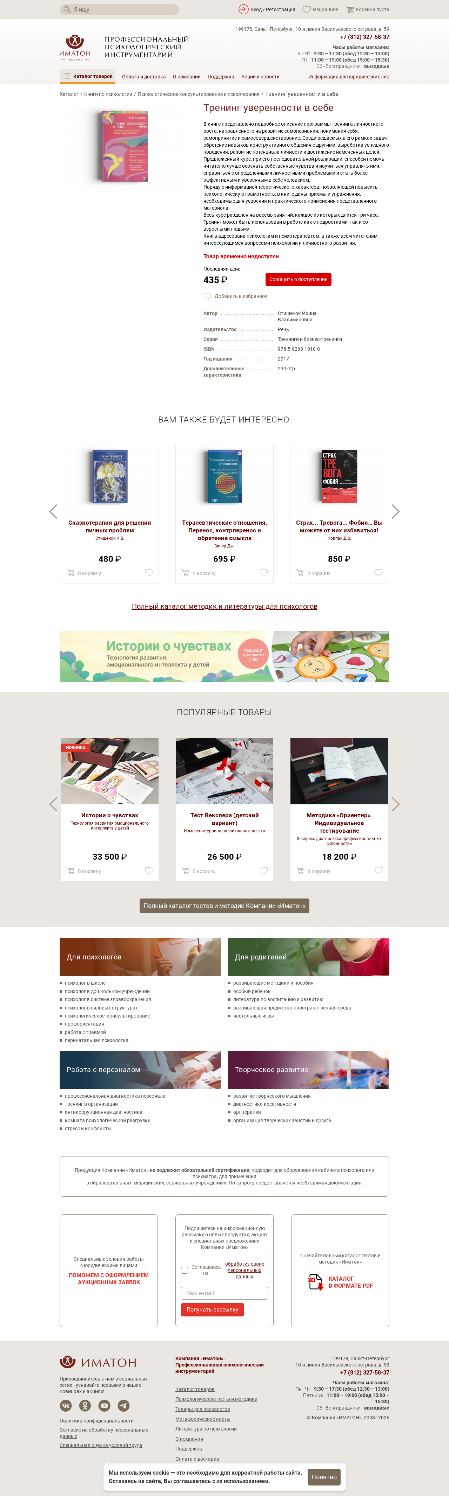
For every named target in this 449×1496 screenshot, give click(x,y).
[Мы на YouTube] (104, 1406)
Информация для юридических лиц (348, 76)
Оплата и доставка (144, 76)
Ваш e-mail (200, 1293)
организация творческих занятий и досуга (282, 1120)
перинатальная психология (96, 1040)
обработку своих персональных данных (244, 1270)
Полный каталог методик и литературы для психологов (224, 606)
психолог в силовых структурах (101, 1008)
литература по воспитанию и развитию (278, 999)
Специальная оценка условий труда (101, 1445)
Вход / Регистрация (272, 9)
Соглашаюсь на (228, 1270)
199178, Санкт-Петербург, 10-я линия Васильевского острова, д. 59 (312, 29)
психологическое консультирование (107, 1016)
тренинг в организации (91, 1104)
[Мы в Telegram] (124, 1406)
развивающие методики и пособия (273, 983)
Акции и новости (260, 76)
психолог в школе (85, 983)
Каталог (69, 94)
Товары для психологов (202, 1409)
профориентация (84, 1024)
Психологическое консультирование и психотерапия (199, 94)
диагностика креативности (264, 1104)
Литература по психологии (206, 1429)
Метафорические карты (202, 1419)
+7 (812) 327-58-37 (364, 37)
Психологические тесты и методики (216, 1399)
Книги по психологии (108, 94)
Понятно (324, 1477)
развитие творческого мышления (272, 1096)
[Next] (53, 511)
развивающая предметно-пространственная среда (292, 1008)
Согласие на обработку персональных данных (104, 1433)
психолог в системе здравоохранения (108, 999)
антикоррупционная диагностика (103, 1112)
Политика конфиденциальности (97, 1421)
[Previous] (396, 511)
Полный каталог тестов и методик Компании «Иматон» (224, 905)
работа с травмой (85, 1032)
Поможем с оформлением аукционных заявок (109, 1279)
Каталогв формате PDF (351, 1282)
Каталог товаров (195, 1389)
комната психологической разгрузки (107, 1120)
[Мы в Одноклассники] (85, 1406)
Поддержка (221, 76)
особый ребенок (252, 991)
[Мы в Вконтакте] (66, 1406)
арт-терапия (247, 1112)
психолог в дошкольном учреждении (107, 991)
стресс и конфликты (88, 1128)
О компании (187, 76)
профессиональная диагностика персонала (115, 1096)
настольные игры (253, 1016)
